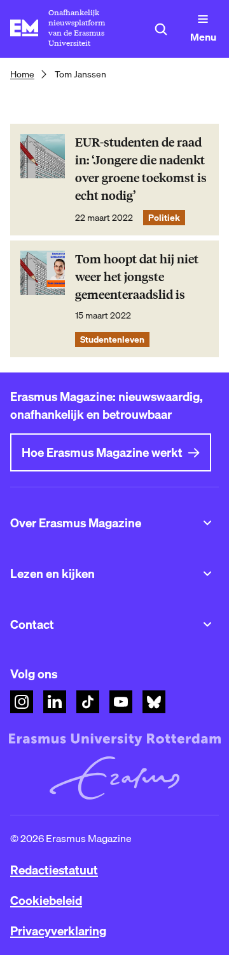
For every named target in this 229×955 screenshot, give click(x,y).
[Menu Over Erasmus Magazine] (207, 523)
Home (22, 74)
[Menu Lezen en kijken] (207, 573)
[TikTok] (87, 701)
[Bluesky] (153, 701)
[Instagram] (21, 701)
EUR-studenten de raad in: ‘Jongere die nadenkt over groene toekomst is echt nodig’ (141, 169)
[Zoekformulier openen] (161, 29)
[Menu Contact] (207, 624)
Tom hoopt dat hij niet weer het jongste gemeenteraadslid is (136, 277)
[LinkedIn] (54, 701)
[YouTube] (120, 701)
